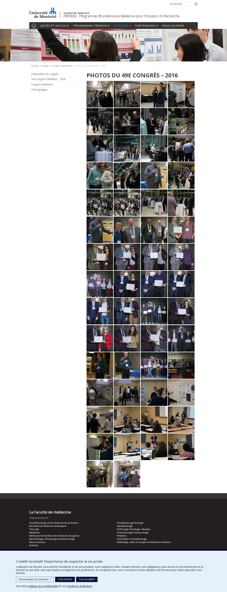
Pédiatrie (122, 535)
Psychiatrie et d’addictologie (132, 538)
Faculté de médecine (76, 13)
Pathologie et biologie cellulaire (133, 529)
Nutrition (33, 545)
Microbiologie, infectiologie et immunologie (52, 538)
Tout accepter (87, 579)
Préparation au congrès (45, 74)
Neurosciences (37, 542)
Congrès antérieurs (61, 65)
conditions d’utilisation (79, 586)
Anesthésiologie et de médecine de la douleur (54, 522)
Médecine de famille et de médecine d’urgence (54, 535)
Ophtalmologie (125, 526)
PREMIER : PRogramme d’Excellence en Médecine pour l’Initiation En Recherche (121, 16)
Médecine (34, 532)
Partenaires (145, 25)
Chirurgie (34, 529)
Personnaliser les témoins (35, 579)
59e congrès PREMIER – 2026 (48, 79)
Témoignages (39, 89)
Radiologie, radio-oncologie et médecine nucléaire (144, 542)
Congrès (121, 25)
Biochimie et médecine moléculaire (48, 526)
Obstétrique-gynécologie (130, 522)
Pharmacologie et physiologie (133, 532)
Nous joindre (173, 25)
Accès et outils (53, 25)
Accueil (33, 25)
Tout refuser (65, 579)
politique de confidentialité (43, 586)
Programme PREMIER (90, 25)
